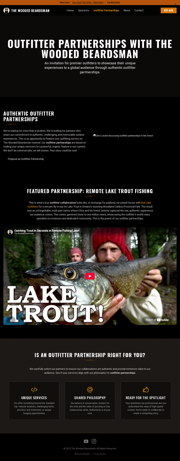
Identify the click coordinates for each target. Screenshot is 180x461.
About (126, 10)
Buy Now (168, 10)
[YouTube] (86, 441)
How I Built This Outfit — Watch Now (88, 2)
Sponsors (83, 10)
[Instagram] (94, 441)
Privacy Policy (100, 454)
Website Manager (82, 454)
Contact (139, 10)
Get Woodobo (113, 2)
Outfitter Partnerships (106, 10)
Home (70, 10)
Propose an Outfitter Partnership (26, 158)
